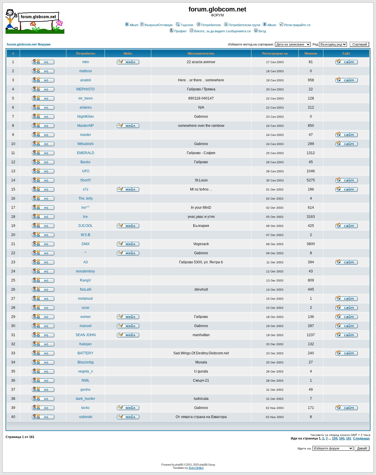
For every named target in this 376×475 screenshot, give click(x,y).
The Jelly (85, 198)
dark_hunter (85, 399)
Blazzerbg (86, 362)
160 (341, 438)
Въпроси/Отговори (158, 25)
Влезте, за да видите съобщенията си (222, 31)
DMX (86, 244)
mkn (85, 62)
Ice (85, 217)
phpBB (179, 464)
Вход (262, 31)
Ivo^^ (85, 208)
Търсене (186, 25)
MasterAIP (85, 126)
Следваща (361, 438)
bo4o (85, 408)
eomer (85, 317)
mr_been (85, 98)
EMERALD (85, 153)
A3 (85, 262)
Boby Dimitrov (196, 467)
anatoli (85, 80)
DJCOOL (85, 226)
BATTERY (85, 353)
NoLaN (85, 289)
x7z (85, 189)
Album (134, 25)
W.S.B (85, 235)
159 (334, 438)
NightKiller (85, 116)
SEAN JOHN (85, 335)
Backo (85, 162)
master (85, 135)
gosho (85, 390)
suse (85, 308)
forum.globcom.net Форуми (29, 44)
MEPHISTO (85, 89)
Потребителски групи (244, 25)
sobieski (85, 417)
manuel (86, 326)
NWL (86, 380)
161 (348, 438)
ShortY (85, 180)
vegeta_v (85, 371)
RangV (85, 280)
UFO (85, 171)
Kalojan (85, 344)
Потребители (211, 25)
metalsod (85, 299)
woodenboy (85, 271)
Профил (180, 31)
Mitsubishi (86, 144)
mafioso (85, 71)
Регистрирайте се (297, 25)
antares (86, 107)
